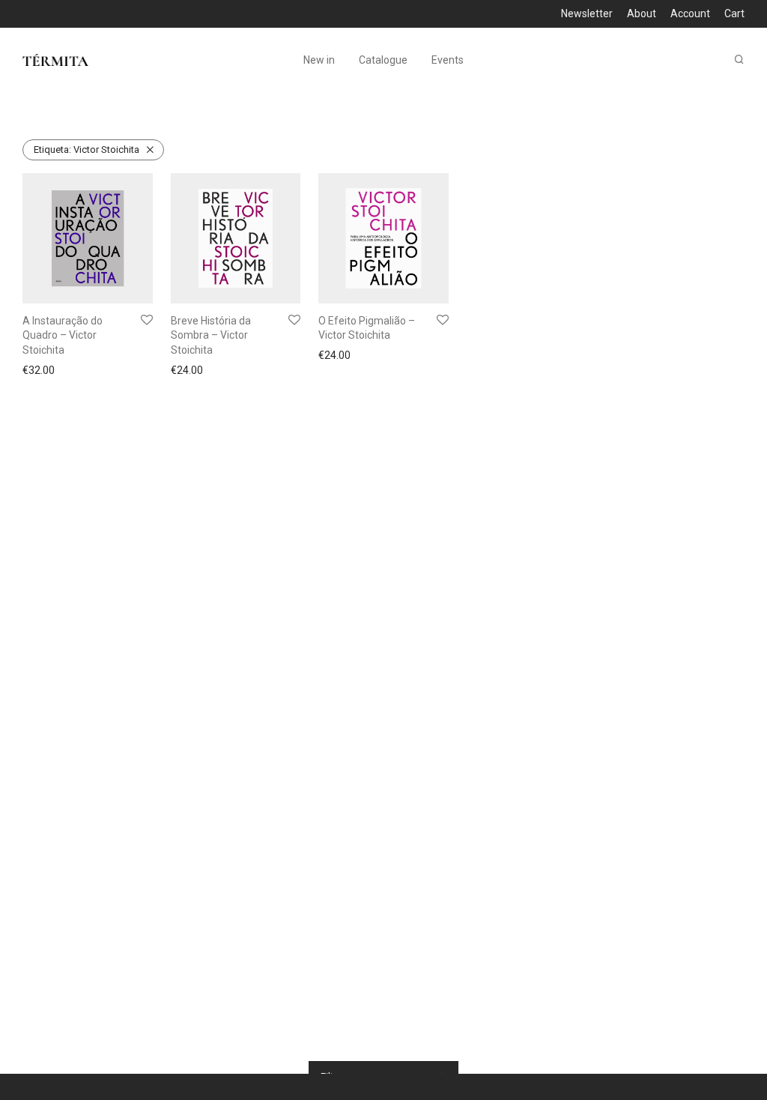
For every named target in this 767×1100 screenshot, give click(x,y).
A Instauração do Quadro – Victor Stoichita (62, 335)
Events (447, 60)
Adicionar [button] (40, 370)
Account (690, 13)
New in (319, 60)
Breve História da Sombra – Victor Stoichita (211, 335)
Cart (734, 13)
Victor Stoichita (86, 149)
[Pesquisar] (739, 59)
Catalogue (383, 60)
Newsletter (587, 13)
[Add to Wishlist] (147, 320)
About (641, 13)
